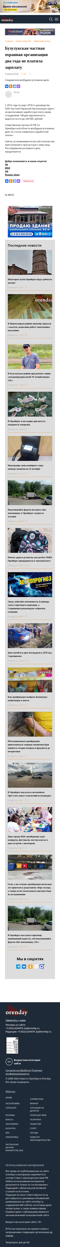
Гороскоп (11, 1107)
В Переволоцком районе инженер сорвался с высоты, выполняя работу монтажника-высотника (29, 327)
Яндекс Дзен (12, 174)
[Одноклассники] (10, 86)
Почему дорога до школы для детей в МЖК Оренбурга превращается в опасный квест (30, 559)
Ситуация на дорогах (37, 1109)
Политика (35, 1119)
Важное (34, 1103)
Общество (35, 1124)
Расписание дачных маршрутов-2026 (14, 1147)
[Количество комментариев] (28, 287)
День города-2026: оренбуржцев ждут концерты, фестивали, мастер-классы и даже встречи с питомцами (28, 840)
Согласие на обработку (18, 1070)
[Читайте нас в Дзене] (36, 966)
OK (6, 171)
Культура (10, 1128)
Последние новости (24, 245)
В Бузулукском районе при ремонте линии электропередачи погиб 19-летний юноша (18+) (29, 377)
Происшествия (38, 1115)
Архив (9, 1097)
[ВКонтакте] (6, 86)
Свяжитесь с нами (16, 1020)
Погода (34, 1132)
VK (6, 164)
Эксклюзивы (13, 1103)
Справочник (36, 1099)
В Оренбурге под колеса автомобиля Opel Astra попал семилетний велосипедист (29, 794)
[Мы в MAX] (41, 966)
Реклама (10, 1115)
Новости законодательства (40, 1138)
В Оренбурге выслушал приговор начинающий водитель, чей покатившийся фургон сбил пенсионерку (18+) (29, 938)
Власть (9, 1119)
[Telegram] (14, 86)
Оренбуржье (12, 1137)
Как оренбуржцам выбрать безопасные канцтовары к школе (27, 698)
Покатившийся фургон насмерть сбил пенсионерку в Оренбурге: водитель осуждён (27, 513)
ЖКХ (8, 1132)
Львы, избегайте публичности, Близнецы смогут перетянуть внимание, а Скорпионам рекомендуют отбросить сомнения (28, 606)
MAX (7, 168)
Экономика (12, 1124)
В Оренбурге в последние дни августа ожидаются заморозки (26, 422)
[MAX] (18, 86)
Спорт (33, 1128)
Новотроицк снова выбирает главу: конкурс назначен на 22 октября (26, 467)
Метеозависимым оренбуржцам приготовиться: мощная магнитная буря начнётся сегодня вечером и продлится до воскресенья (29, 746)
